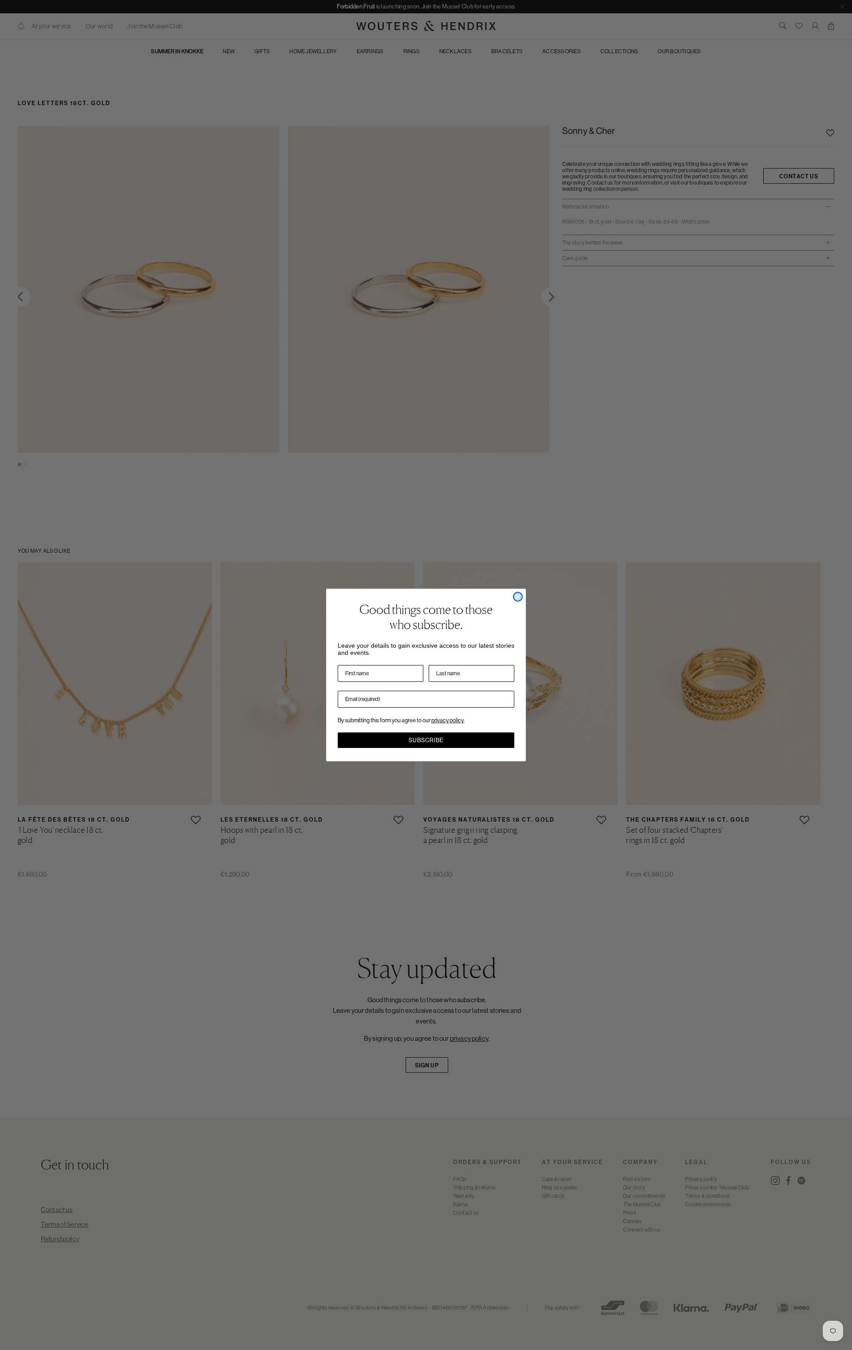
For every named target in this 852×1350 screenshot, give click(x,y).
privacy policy (447, 720)
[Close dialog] (517, 596)
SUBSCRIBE (426, 740)
